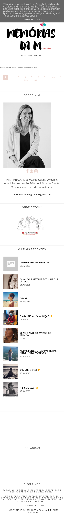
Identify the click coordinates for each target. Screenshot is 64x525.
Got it (40, 19)
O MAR (23, 298)
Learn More (28, 19)
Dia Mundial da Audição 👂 (36, 316)
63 (53, 77)
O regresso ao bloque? (34, 262)
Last (35, 80)
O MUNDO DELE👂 (30, 369)
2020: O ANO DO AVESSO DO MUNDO (36, 334)
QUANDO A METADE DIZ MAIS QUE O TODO (39, 280)
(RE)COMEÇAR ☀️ (29, 387)
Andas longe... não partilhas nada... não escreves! (38, 352)
